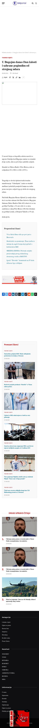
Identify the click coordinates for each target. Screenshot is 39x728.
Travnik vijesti (7, 58)
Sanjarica (4, 632)
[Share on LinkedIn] (19, 77)
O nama (4, 692)
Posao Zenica (6, 641)
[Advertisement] (19, 29)
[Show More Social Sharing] (23, 77)
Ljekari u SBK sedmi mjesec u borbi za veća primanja (17, 416)
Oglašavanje (5, 705)
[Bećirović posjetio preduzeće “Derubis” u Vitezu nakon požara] (19, 370)
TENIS (4, 657)
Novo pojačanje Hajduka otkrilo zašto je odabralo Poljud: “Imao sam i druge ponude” (18, 478)
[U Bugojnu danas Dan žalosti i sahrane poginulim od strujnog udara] (19, 93)
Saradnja (4, 702)
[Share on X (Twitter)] (13, 77)
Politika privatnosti (7, 711)
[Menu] (3, 3)
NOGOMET (5, 654)
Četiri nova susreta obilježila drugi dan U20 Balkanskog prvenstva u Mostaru (16, 491)
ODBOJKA (5, 670)
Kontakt (4, 698)
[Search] (32, 3)
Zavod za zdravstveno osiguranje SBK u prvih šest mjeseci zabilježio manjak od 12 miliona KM (18, 447)
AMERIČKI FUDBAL (8, 673)
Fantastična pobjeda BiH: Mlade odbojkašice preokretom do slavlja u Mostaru (17, 355)
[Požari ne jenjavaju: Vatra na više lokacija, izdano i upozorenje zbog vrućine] (19, 587)
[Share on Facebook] (10, 77)
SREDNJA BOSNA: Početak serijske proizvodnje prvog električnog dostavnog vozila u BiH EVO (19, 254)
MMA (3, 679)
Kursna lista (5, 628)
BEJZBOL (5, 676)
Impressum (5, 695)
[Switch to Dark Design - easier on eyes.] (36, 3)
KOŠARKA (5, 660)
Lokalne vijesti (6, 622)
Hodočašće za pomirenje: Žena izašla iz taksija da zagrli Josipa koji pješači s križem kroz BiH (21, 244)
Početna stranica (6, 52)
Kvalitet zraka (6, 638)
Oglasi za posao (6, 625)
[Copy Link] (16, 77)
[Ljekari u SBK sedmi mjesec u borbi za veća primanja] (19, 401)
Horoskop (5, 635)
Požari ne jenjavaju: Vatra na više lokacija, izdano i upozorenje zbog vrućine (21, 600)
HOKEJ (4, 667)
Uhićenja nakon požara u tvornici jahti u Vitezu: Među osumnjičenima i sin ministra (20, 540)
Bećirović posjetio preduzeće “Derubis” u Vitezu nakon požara (18, 385)
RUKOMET (5, 663)
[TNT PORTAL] (19, 3)
